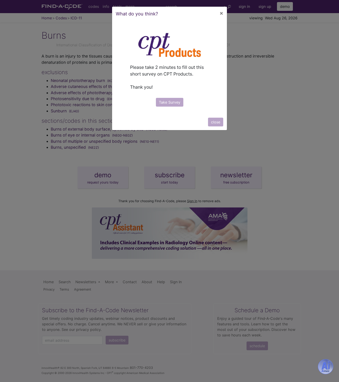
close (215, 122)
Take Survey (169, 102)
